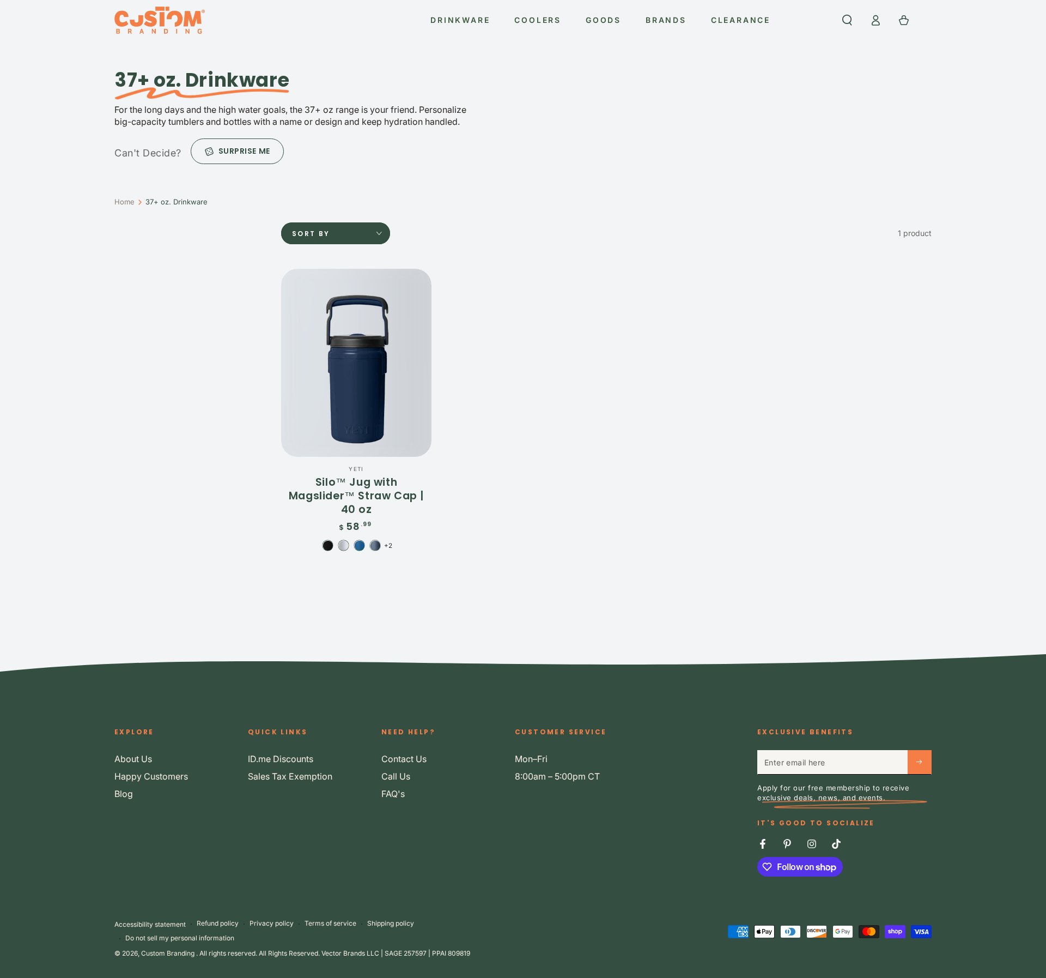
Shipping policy (390, 923)
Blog (123, 793)
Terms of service (330, 923)
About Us (133, 758)
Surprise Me (244, 151)
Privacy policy (272, 923)
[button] (847, 20)
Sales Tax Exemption (290, 776)
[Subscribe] (920, 762)
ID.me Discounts (280, 758)
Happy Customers (151, 776)
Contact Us (404, 758)
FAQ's (393, 793)
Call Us (395, 776)
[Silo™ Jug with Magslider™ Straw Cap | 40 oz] (356, 363)
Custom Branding (168, 953)
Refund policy (218, 923)
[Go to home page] (159, 20)
